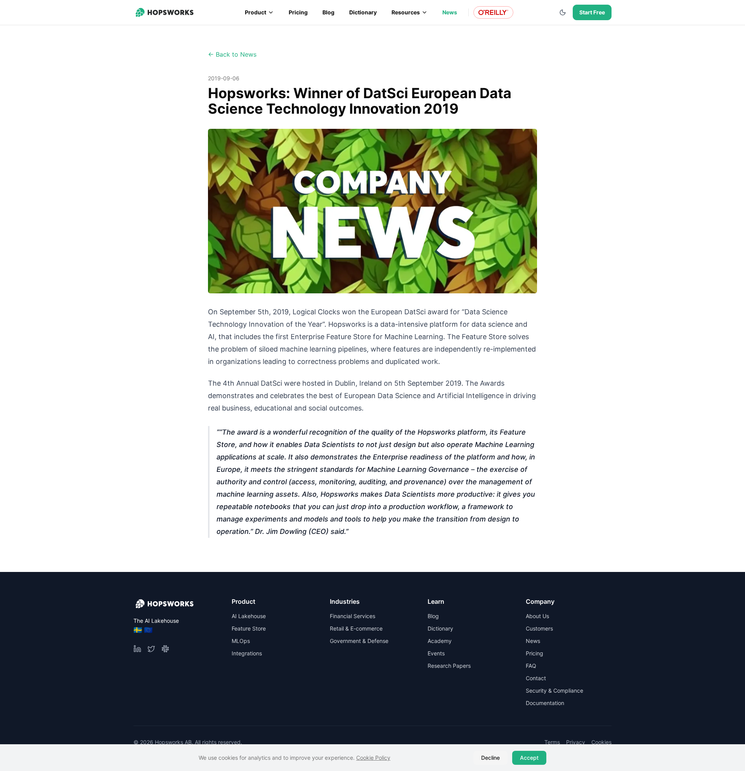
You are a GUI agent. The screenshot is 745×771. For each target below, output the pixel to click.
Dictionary (363, 12)
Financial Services (352, 616)
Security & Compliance (554, 690)
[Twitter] (151, 649)
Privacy (575, 742)
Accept (529, 757)
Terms (552, 742)
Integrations (247, 653)
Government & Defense (359, 641)
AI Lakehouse (249, 616)
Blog (328, 12)
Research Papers (449, 665)
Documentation (545, 703)
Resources (406, 12)
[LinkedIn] (137, 649)
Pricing (298, 12)
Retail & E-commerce (356, 628)
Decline (490, 757)
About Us (537, 616)
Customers (539, 628)
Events (436, 653)
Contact (536, 678)
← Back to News (232, 54)
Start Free (592, 12)
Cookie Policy (373, 757)
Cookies (601, 742)
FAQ (531, 665)
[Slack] (165, 649)
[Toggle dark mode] (563, 12)
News (449, 12)
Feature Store (249, 628)
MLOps (241, 641)
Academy (440, 641)
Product (255, 12)
